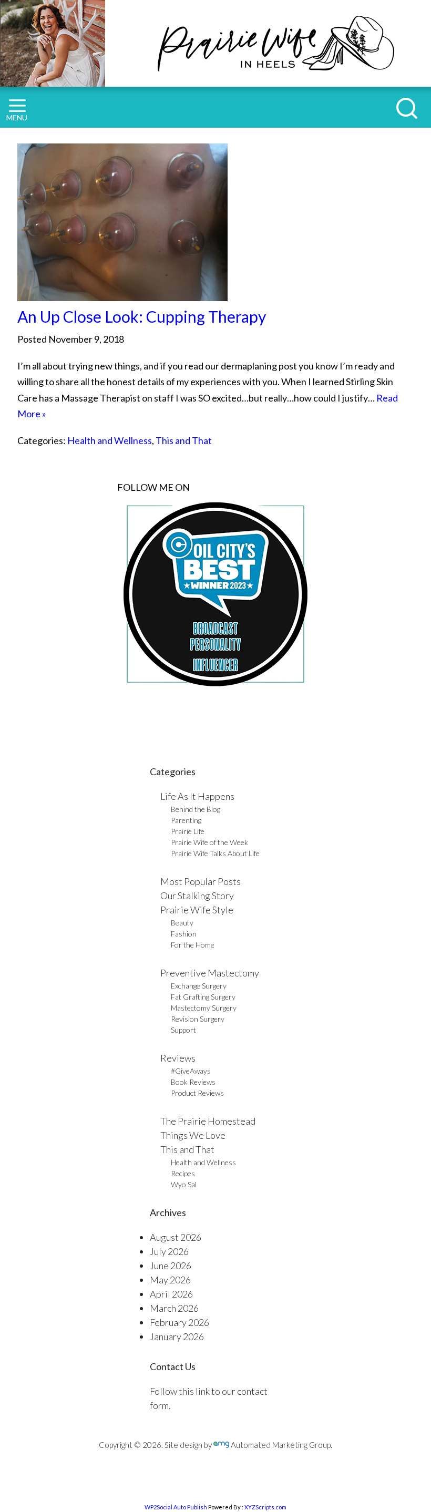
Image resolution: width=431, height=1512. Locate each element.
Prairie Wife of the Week (209, 842)
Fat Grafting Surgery (203, 996)
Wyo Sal (184, 1184)
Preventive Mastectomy (209, 973)
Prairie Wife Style (196, 910)
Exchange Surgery (199, 985)
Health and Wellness (109, 440)
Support (183, 1029)
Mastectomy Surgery (204, 1007)
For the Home (192, 944)
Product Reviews (197, 1092)
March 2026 (174, 1308)
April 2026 (171, 1294)
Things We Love (192, 1135)
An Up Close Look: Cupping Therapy (141, 316)
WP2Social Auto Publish (176, 1507)
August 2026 (175, 1237)
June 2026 (170, 1265)
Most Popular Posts (200, 881)
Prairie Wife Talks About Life (215, 853)
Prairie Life (187, 831)
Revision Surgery (197, 1018)
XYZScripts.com (265, 1507)
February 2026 (179, 1322)
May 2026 (170, 1279)
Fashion (184, 933)
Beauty (182, 922)
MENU (16, 117)
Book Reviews (193, 1081)
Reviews (178, 1058)
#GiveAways (191, 1070)
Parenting (186, 820)
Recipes (183, 1173)
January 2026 (177, 1336)
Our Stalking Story (197, 895)
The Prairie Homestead (207, 1121)
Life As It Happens (197, 796)
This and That (184, 440)
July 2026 (169, 1251)
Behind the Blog (195, 809)
